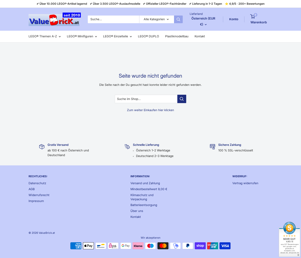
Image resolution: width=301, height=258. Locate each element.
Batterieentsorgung (143, 205)
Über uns (136, 211)
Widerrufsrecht (39, 195)
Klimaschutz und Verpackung (141, 197)
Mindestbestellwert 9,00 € (148, 189)
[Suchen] (178, 19)
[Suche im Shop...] (181, 99)
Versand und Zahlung (145, 183)
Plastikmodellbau (176, 36)
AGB (32, 189)
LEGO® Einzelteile (115, 36)
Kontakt (200, 36)
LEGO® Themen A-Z (43, 36)
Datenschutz (37, 183)
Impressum (36, 201)
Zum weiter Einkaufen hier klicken (150, 110)
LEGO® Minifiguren (80, 36)
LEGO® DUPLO (148, 36)
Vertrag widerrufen (245, 183)
